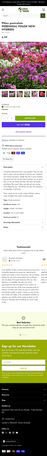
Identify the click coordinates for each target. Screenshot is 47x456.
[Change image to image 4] (27, 94)
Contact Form (10, 419)
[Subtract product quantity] (4, 118)
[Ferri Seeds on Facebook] (3, 433)
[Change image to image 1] (5, 94)
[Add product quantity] (12, 118)
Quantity (5, 113)
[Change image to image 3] (20, 94)
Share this (9, 159)
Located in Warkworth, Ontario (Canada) (16, 422)
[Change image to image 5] (34, 94)
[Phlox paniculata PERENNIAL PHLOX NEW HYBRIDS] (23, 65)
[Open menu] (3, 9)
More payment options (23, 131)
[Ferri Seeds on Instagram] (13, 433)
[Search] (42, 15)
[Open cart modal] (43, 9)
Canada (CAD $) (10, 441)
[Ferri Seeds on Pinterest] (10, 433)
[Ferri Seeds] (23, 10)
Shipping (5, 140)
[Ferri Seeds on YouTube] (17, 433)
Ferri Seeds (17, 445)
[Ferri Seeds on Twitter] (6, 433)
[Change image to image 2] (12, 94)
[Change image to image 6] (42, 94)
